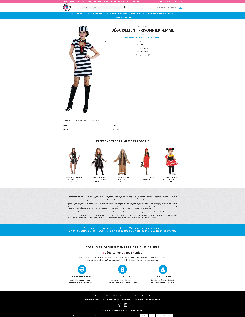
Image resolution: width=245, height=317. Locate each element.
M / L (138, 44)
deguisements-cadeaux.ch (119, 310)
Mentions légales (138, 299)
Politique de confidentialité (152, 299)
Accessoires (151, 13)
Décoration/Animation (122, 17)
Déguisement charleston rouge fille (146, 178)
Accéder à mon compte (126, 296)
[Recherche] (124, 7)
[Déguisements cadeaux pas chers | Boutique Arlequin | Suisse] (71, 7)
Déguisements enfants (98, 13)
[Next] (181, 168)
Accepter (144, 315)
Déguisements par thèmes (118, 13)
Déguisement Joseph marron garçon (122, 178)
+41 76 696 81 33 (177, 1)
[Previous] (63, 168)
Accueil (140, 26)
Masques (170, 13)
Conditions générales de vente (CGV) (95, 299)
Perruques (141, 13)
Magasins (110, 296)
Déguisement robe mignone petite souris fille (170, 179)
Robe (146, 26)
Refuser (152, 315)
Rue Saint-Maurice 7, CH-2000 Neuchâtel (88, 1)
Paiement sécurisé (127, 299)
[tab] (74, 120)
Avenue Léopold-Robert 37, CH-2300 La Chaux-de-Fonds (123, 1)
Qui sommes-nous (100, 296)
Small (141, 44)
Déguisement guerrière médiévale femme (74, 178)
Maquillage (161, 13)
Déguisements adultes (79, 13)
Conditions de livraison (113, 299)
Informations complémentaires (74, 120)
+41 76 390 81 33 (165, 1)
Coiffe (143, 51)
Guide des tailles (93, 120)
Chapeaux (132, 13)
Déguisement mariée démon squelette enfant (98, 178)
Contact (116, 296)
